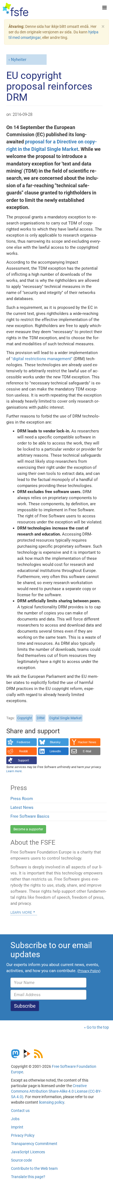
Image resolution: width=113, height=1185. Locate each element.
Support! (23, 760)
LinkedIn (55, 751)
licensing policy (51, 1102)
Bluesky (55, 742)
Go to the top (98, 1027)
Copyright (24, 718)
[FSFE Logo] (15, 10)
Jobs (15, 1119)
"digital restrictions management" (41, 358)
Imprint (17, 1127)
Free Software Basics (29, 816)
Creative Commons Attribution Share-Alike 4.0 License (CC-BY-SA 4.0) (56, 1091)
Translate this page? (28, 1177)
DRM (40, 718)
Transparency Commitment (34, 1143)
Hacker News (87, 742)
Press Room (21, 798)
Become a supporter (28, 829)
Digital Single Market (65, 718)
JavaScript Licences (28, 1152)
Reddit (23, 751)
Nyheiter (18, 59)
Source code (21, 1160)
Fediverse (23, 742)
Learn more (21, 912)
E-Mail (87, 751)
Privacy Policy (23, 1135)
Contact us (20, 1110)
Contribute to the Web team (34, 1168)
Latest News (21, 807)
